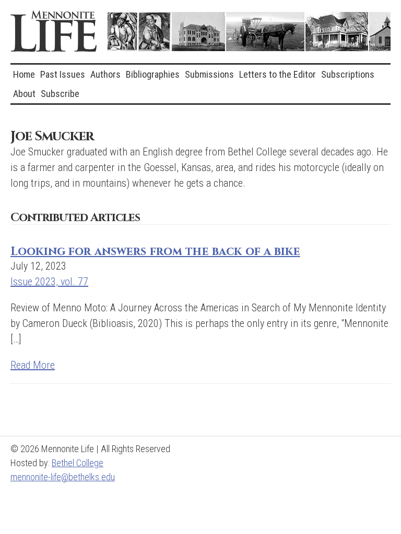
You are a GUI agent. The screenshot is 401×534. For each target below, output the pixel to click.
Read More (32, 365)
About (24, 93)
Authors (105, 74)
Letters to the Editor (277, 74)
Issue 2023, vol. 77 (49, 281)
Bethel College (77, 462)
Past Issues (62, 74)
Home (24, 74)
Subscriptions (347, 74)
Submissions (209, 74)
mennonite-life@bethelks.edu (62, 476)
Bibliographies (153, 74)
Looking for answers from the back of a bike (155, 251)
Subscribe (60, 93)
